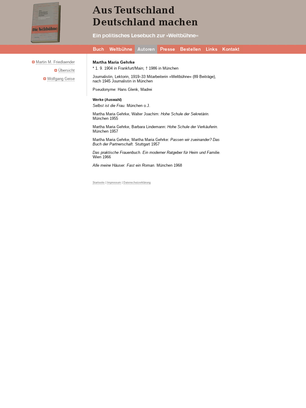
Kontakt (231, 49)
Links (212, 49)
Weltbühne (121, 49)
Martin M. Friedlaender (55, 62)
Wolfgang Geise (61, 78)
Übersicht (66, 70)
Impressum (114, 182)
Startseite (99, 182)
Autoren (146, 49)
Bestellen (191, 49)
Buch (98, 49)
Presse (167, 49)
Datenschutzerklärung (137, 182)
